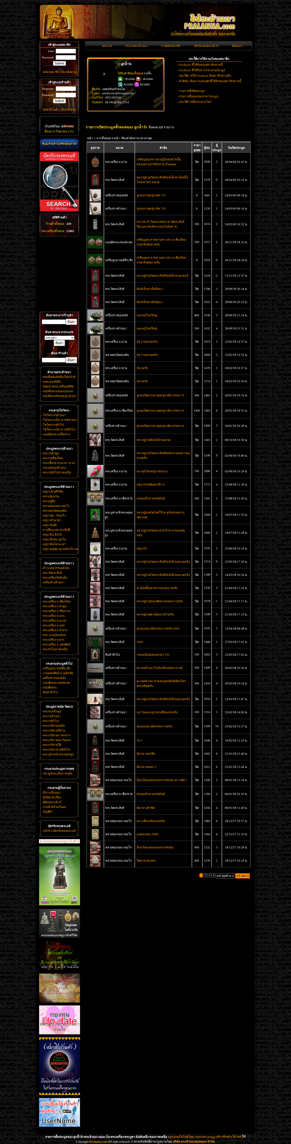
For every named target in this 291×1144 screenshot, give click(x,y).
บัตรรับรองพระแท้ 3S (206, 46)
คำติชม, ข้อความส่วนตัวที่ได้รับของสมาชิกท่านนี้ (210, 81)
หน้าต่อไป (242, 876)
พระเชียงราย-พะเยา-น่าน (59, 463)
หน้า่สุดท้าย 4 (225, 876)
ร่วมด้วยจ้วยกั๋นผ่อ (54, 807)
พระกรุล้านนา (52, 716)
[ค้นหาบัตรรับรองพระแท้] (59, 210)
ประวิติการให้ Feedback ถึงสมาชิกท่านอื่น (205, 75)
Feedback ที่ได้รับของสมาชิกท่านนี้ (201, 64)
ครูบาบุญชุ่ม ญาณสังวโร (58, 549)
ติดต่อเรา (237, 46)
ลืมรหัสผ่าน (68, 72)
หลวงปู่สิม (49, 501)
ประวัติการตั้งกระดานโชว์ (195, 102)
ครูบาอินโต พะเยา (54, 544)
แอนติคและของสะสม (56, 682)
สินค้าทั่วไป (50, 692)
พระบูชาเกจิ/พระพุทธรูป (58, 754)
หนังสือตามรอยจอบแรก (58, 391)
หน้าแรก (107, 46)
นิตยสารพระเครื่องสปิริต (58, 386)
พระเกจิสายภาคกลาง (56, 735)
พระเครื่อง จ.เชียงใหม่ (57, 601)
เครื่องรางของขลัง (54, 678)
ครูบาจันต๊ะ (50, 525)
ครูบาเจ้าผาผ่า (52, 520)
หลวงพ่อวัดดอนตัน (55, 510)
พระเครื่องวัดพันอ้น (55, 577)
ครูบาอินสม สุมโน (54, 539)
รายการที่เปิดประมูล (192, 91)
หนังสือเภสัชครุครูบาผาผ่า (59, 396)
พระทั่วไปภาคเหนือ (55, 649)
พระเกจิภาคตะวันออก (57, 740)
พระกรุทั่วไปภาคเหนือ (57, 472)
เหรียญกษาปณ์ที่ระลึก (57, 668)
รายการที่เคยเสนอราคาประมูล (198, 96)
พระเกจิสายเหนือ (54, 725)
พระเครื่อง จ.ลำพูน (55, 606)
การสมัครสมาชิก (171, 46)
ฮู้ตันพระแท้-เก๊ (52, 802)
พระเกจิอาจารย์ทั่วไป (56, 749)
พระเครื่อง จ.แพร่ (54, 625)
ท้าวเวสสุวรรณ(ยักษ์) (56, 568)
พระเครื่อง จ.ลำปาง (55, 630)
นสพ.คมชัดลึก (52, 381)
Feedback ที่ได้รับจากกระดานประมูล (202, 70)
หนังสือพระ (50, 687)
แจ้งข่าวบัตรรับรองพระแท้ (59, 831)
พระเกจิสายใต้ (52, 745)
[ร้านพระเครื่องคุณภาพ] (59, 143)
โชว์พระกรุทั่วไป (53, 424)
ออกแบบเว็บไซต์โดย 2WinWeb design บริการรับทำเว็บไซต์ (204, 1137)
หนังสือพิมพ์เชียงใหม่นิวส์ (59, 377)
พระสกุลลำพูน (52, 711)
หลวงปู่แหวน (51, 496)
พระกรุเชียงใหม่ (53, 458)
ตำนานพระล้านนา (136, 46)
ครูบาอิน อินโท (52, 534)
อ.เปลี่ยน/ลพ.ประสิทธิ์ (56, 530)
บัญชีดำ (48, 811)
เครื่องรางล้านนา (53, 582)
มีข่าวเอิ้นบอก (51, 792)
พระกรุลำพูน (51, 453)
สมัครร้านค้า (51, 109)
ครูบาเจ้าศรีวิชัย (53, 491)
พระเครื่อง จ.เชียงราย (56, 611)
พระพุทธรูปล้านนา (55, 467)
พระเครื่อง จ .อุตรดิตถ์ (56, 644)
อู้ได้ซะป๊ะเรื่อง (52, 797)
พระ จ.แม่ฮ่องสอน (54, 635)
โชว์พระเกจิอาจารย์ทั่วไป (59, 429)
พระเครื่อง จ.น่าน (54, 616)
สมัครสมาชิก (51, 72)
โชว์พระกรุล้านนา (54, 415)
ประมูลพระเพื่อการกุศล (57, 773)
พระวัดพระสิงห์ (52, 573)
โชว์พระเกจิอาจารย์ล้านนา (60, 420)
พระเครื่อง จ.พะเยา (55, 620)
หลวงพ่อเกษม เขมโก (56, 506)
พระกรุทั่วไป (51, 721)
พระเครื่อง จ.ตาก (53, 639)
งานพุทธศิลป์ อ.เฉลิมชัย (58, 673)
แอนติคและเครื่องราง (56, 434)
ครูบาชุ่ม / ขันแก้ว (54, 515)
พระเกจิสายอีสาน (54, 730)
